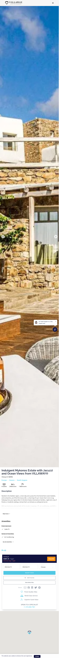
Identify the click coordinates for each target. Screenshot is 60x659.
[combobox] (47, 567)
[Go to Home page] (14, 3)
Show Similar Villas (29, 582)
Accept (37, 656)
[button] (3, 236)
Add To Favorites (30, 577)
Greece (12, 480)
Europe (4, 480)
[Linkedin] (32, 587)
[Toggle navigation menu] (53, 3)
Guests (42, 565)
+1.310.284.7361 (29, 607)
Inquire (51, 559)
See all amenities (7, 542)
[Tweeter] (35, 587)
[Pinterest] (39, 587)
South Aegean (22, 480)
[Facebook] (29, 587)
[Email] (25, 587)
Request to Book (29, 572)
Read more (6, 513)
